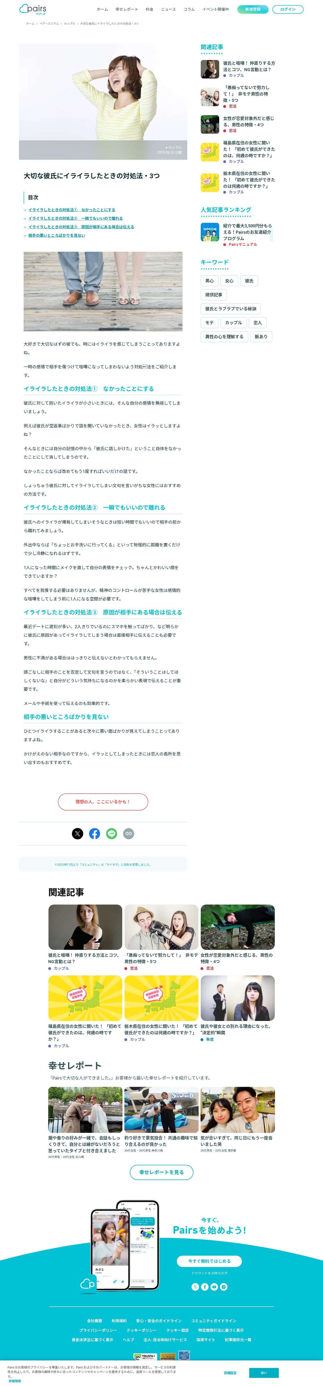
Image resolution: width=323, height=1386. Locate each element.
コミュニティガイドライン (213, 1321)
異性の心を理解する (224, 336)
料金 (149, 9)
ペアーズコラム (49, 23)
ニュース (168, 9)
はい (264, 1373)
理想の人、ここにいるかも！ (103, 801)
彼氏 (249, 280)
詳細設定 (230, 1373)
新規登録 (253, 9)
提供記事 (213, 294)
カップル (69, 23)
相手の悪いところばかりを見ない (56, 235)
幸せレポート (127, 9)
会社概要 (94, 1321)
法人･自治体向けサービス (165, 1340)
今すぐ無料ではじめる (209, 1261)
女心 (229, 280)
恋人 (257, 322)
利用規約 (119, 1321)
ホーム (102, 9)
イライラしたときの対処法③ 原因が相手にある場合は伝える (81, 227)
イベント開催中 (215, 9)
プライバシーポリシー (98, 1330)
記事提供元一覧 (238, 1340)
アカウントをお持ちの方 (209, 1273)
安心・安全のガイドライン (159, 1321)
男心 (209, 280)
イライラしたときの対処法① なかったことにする (71, 210)
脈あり (261, 336)
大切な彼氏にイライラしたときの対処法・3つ (109, 23)
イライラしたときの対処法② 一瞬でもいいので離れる (75, 218)
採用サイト (205, 1340)
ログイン (288, 9)
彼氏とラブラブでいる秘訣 (230, 308)
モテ (209, 322)
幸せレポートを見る (161, 1172)
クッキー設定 (177, 1330)
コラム (189, 9)
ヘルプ (128, 1340)
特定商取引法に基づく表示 (221, 1330)
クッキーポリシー (142, 1330)
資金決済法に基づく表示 (92, 1340)
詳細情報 (15, 1381)
